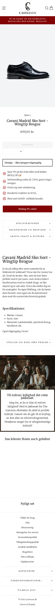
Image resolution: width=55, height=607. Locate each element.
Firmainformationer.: (27, 580)
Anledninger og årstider (27, 230)
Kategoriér (27, 571)
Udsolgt (27, 145)
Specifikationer (27, 223)
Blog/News (27, 552)
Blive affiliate (27, 557)
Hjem (26, 115)
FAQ (27, 522)
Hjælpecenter (27, 561)
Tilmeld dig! (27, 590)
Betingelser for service (27, 532)
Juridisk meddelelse (27, 547)
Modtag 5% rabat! (27, 209)
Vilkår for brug (27, 518)
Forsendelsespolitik (27, 537)
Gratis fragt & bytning (27, 236)
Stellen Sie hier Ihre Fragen (27, 342)
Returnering (27, 527)
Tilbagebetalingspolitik (27, 542)
